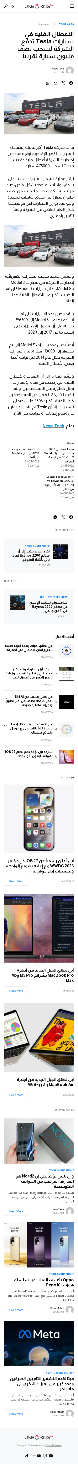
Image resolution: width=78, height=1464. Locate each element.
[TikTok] (27, 1455)
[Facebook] (51, 1455)
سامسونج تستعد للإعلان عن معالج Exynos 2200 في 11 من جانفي (48, 606)
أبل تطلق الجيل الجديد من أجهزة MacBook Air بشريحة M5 (45, 1082)
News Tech (58, 68)
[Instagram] (45, 1455)
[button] (72, 6)
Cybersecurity (57, 597)
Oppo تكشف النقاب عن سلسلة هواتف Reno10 (44, 1282)
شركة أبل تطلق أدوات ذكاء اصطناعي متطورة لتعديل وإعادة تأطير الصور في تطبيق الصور (29, 673)
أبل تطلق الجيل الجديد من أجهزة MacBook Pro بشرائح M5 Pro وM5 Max (42, 975)
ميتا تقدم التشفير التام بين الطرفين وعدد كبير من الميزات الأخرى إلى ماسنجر (42, 1383)
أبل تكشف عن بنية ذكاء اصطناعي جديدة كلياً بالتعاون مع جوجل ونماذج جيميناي (28, 728)
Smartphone (41, 546)
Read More (16, 881)
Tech (62, 24)
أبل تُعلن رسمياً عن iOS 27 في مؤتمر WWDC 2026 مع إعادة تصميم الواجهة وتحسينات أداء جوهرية (40, 866)
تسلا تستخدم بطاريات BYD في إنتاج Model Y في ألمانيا (25, 453)
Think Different (54, 1445)
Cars (70, 24)
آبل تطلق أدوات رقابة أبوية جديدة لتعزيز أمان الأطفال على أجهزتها (28, 648)
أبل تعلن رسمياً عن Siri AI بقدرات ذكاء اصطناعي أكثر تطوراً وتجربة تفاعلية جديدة (29, 701)
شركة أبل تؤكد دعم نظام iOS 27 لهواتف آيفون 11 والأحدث (29, 754)
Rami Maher (57, 1308)
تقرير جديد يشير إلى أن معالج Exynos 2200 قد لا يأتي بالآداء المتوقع (31, 555)
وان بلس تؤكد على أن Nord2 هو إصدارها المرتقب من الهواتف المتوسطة (45, 1181)
